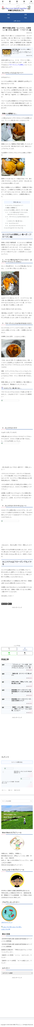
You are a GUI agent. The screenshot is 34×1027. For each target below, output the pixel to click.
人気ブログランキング (6, 922)
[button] (25, 653)
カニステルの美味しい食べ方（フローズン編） (17, 210)
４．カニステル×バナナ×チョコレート (16, 225)
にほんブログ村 (5, 929)
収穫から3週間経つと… (12, 207)
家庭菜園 (5, 603)
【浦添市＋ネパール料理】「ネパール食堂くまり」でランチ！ (16, 962)
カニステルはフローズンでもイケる (14, 228)
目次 (14, 202)
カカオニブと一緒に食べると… (16, 221)
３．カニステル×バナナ (13, 223)
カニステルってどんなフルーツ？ (15, 205)
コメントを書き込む (17, 762)
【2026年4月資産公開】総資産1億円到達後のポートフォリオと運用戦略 (16, 945)
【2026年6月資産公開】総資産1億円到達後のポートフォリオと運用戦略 (16, 940)
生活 (10, 603)
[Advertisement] (17, 626)
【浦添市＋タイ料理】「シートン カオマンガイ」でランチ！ (16, 956)
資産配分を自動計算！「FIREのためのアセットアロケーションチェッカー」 (16, 951)
